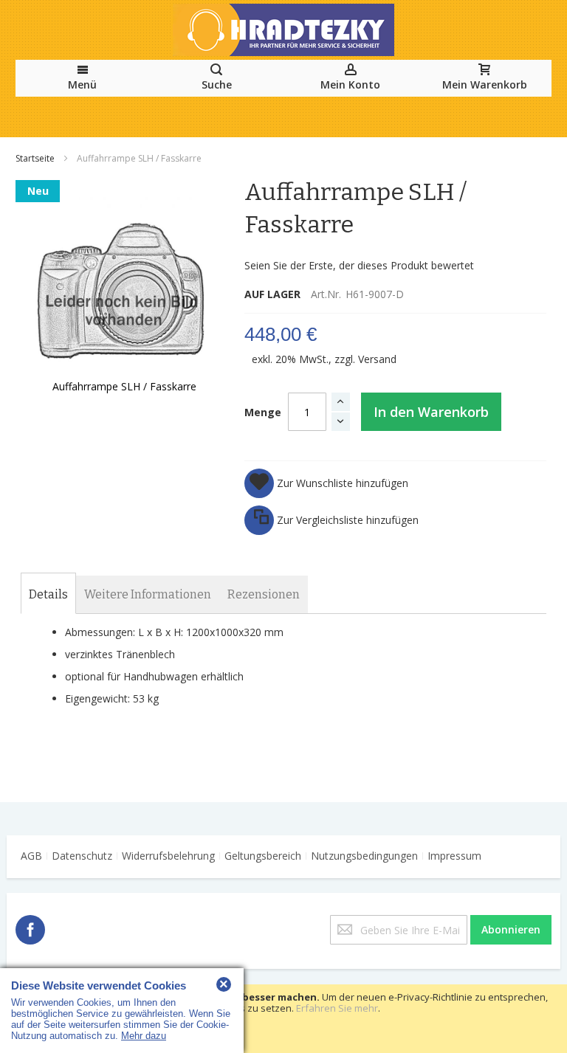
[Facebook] (30, 927)
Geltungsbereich (262, 856)
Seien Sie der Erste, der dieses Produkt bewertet (359, 265)
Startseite (36, 158)
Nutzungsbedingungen (364, 856)
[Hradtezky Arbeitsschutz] (283, 30)
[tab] (48, 595)
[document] (283, 1019)
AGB (31, 856)
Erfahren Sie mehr (337, 1008)
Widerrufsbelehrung (168, 856)
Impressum (454, 856)
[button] (326, 483)
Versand (377, 359)
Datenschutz (82, 856)
